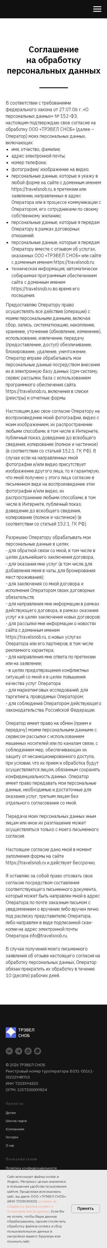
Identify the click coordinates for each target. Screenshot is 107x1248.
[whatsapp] (37, 1051)
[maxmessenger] (28, 1051)
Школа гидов (16, 1121)
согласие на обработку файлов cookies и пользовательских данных (31, 1206)
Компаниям (15, 1129)
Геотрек (12, 1137)
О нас (10, 1145)
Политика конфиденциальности (31, 1168)
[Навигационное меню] (97, 9)
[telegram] (18, 1051)
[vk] (9, 1051)
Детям (11, 1113)
